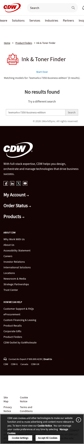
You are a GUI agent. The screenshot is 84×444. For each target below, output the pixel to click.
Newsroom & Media (15, 278)
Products (13, 216)
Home (7, 43)
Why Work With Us (14, 239)
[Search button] (73, 8)
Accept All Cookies (47, 438)
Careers (8, 256)
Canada (24, 364)
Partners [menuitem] (68, 20)
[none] (18, 20)
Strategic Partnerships (16, 284)
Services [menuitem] (34, 20)
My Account (15, 195)
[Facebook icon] (6, 184)
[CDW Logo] (11, 7)
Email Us (48, 359)
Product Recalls (13, 325)
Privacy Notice (8, 409)
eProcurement (12, 314)
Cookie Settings (20, 438)
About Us (9, 245)
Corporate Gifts (12, 331)
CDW (6, 364)
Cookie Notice (24, 399)
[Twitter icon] (18, 184)
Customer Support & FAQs (19, 308)
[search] (46, 7)
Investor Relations (14, 261)
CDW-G (14, 364)
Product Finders (23, 43)
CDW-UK (35, 364)
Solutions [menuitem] (18, 20)
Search (72, 112)
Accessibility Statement (17, 250)
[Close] (77, 420)
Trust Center (11, 290)
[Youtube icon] (25, 184)
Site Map (6, 399)
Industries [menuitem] (51, 20)
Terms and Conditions (26, 409)
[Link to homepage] (11, 7)
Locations (9, 273)
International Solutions (17, 267)
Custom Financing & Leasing (20, 320)
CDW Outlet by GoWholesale (20, 342)
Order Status (16, 205)
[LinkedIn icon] (12, 184)
